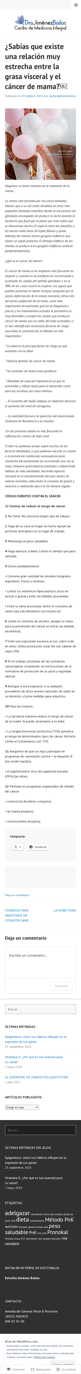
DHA (13, 1220)
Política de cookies (44, 1357)
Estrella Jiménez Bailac (22, 1278)
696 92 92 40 (14, 1321)
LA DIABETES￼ (65, 910)
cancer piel (49, 1214)
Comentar (61, 986)
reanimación (31, 1238)
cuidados (58, 1214)
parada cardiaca (35, 1227)
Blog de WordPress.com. (21, 1341)
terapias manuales (51, 1238)
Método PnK (59, 1219)
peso (46, 1227)
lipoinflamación (37, 1220)
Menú (76, 5)
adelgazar (17, 1213)
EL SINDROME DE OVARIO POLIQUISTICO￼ (36, 1077)
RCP (23, 1238)
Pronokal (57, 1232)
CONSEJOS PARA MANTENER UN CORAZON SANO (17, 915)
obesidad (23, 1227)
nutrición (11, 1226)
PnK (33, 1232)
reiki (40, 1238)
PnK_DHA (42, 1233)
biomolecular (37, 1214)
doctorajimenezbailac (62, 96)
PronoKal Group (12, 1238)
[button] (40, 144)
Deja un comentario (17, 895)
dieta (22, 1219)
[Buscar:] (40, 1009)
